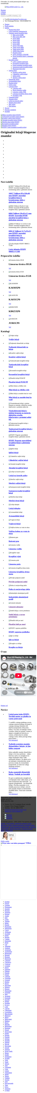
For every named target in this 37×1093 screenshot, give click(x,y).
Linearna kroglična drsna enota (22, 94)
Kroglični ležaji (13, 60)
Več (10, 268)
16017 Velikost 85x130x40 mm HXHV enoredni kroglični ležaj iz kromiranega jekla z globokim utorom (19, 197)
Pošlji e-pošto (5, 841)
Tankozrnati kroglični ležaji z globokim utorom (20, 430)
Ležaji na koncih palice (16, 101)
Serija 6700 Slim (18, 45)
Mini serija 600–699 (19, 37)
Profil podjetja (9, 26)
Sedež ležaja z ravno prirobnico (17, 615)
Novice (7, 108)
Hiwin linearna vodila (19, 90)
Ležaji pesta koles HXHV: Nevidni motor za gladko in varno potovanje (20, 716)
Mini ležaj (4, 825)
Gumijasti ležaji (13, 97)
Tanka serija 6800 (18, 47)
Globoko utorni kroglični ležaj (18, 33)
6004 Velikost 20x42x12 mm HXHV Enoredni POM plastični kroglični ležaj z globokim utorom (20, 216)
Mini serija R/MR (18, 35)
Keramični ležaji (29, 825)
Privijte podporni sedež (18, 582)
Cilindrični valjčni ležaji (20, 74)
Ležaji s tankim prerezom (15, 825)
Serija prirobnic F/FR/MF (21, 54)
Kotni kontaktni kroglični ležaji (22, 65)
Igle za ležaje (14, 640)
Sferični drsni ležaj (15, 829)
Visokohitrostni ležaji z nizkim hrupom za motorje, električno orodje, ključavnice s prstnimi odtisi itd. (20, 415)
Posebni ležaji (13, 83)
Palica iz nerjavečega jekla (19, 589)
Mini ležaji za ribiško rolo (19, 390)
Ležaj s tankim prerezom (20, 62)
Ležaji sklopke (14, 508)
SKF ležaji (12, 104)
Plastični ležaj (5, 827)
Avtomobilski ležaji (15, 81)
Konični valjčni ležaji (19, 72)
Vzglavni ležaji (15, 524)
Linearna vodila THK (19, 92)
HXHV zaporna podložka (19, 632)
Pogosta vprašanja (10, 110)
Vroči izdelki (10, 823)
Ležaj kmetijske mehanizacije (18, 31)
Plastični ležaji (17, 53)
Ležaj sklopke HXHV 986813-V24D (17, 250)
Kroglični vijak (17, 95)
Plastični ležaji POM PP (18, 382)
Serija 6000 (16, 38)
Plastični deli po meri (17, 624)
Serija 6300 (16, 42)
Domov (7, 24)
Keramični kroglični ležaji (19, 374)
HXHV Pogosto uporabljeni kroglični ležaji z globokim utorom (20, 442)
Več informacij (13, 740)
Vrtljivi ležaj (12, 85)
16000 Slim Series (18, 51)
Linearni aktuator (16, 607)
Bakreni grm (14, 541)
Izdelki (7, 28)
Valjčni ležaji (13, 70)
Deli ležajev (12, 106)
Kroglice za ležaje (16, 647)
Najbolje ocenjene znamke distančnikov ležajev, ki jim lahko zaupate (20, 746)
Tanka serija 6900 (18, 49)
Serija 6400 (16, 44)
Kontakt (7, 111)
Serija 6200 (16, 40)
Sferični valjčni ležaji (19, 78)
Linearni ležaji (13, 86)
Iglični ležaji (16, 76)
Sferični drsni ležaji (15, 102)
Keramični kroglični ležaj (20, 63)
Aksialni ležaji (13, 99)
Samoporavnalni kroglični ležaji (22, 67)
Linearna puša (17, 88)
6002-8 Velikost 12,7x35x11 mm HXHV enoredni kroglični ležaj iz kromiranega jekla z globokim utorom (20, 235)
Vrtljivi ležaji (14, 339)
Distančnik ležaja (14, 79)
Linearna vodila (15, 549)
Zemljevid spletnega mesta (23, 823)
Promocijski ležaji (14, 29)
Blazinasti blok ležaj (19, 69)
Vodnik (3, 823)
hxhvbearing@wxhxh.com (18, 19)
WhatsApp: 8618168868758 (13, 811)
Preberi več (4, 705)
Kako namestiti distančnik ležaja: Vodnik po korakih (19, 773)
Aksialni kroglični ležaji (18, 468)
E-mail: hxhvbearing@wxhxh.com (15, 810)
